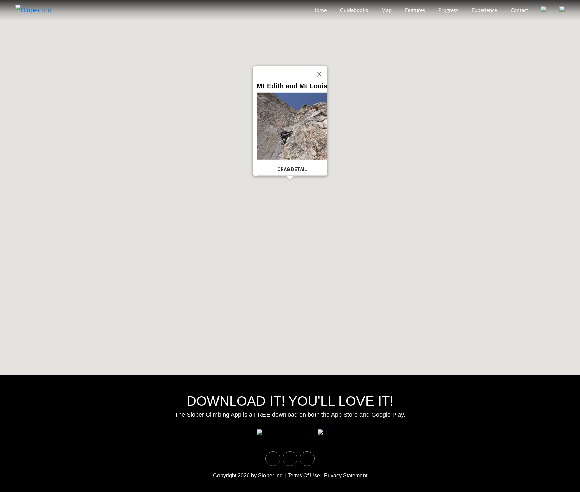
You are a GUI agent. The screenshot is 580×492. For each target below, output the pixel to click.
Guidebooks (354, 10)
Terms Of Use (304, 475)
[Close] (319, 74)
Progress (448, 10)
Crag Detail (292, 169)
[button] (536, 176)
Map (386, 10)
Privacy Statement (345, 475)
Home (319, 10)
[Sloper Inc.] (34, 9)
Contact (519, 10)
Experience (484, 10)
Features (415, 10)
